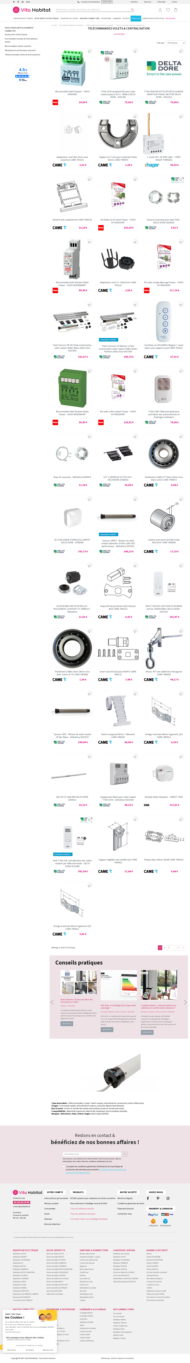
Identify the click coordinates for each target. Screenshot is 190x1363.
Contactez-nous (124, 1213)
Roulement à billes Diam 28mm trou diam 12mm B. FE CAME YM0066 (72, 673)
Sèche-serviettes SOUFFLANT (57, 1285)
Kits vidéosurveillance (155, 1278)
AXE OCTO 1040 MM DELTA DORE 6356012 (72, 798)
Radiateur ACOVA (119, 1257)
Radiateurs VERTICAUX (21, 1291)
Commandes (49, 1208)
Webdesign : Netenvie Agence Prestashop (117, 1358)
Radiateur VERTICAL (120, 1269)
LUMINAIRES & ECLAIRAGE (93, 1309)
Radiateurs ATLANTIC (20, 1275)
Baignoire (83, 1266)
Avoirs (47, 1213)
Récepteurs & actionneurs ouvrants (20, 50)
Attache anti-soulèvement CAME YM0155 (72, 219)
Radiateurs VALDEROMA (21, 1260)
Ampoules (83, 1319)
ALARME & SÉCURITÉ (157, 1250)
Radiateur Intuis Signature (122, 1332)
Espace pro (147, 2)
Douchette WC (85, 1278)
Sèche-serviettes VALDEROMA (57, 1272)
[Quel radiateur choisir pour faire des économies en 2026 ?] (78, 982)
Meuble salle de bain (87, 1253)
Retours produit (51, 1203)
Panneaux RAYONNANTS (22, 1297)
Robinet (82, 1275)
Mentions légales (125, 1198)
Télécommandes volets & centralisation (22, 54)
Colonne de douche (87, 1263)
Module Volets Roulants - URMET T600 (164, 797)
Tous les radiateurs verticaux (82, 1213)
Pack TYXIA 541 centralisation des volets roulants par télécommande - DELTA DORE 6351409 (72, 863)
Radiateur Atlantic (119, 1319)
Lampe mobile (85, 1337)
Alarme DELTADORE (154, 1257)
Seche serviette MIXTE (121, 1275)
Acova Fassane (118, 1316)
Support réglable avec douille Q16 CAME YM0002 (118, 861)
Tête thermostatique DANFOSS (124, 1281)
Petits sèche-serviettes (54, 1294)
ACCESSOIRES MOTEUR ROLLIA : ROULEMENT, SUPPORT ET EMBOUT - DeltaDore (72, 609)
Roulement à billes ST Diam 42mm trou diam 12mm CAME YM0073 (164, 479)
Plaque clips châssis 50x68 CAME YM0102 (164, 859)
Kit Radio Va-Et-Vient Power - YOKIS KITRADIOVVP (118, 221)
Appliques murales (86, 1322)
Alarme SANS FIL (152, 1269)
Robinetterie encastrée (88, 1288)
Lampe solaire (85, 1334)
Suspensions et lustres (88, 1328)
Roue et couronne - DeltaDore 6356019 (72, 477)
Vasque (82, 1300)
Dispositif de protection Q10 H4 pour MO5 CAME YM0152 (118, 608)
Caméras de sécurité (154, 1281)
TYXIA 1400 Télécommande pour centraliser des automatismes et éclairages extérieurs (164, 414)
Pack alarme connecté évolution (158, 1297)
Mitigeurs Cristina (119, 1338)
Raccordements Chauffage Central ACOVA (88, 1203)
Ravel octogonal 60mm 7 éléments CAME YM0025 (118, 736)
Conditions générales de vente (130, 1203)
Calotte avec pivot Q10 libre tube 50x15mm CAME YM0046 (164, 541)
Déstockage (161, 2)
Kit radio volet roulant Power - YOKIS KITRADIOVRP (118, 413)
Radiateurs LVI (18, 1263)
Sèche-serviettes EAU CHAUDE (57, 1278)
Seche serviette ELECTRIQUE (56, 1288)
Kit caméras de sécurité (155, 1300)
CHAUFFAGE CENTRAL (124, 1250)
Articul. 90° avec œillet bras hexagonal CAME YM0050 (164, 673)
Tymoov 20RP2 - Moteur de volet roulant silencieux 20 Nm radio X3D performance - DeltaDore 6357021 (118, 543)
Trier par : (161, 42)
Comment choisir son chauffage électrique (89, 1219)
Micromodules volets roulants (18, 46)
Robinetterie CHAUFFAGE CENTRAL (125, 1278)
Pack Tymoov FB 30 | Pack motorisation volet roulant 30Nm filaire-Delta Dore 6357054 (72, 348)
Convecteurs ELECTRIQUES (23, 1300)
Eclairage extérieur (86, 1316)
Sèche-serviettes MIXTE (54, 1281)
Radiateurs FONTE (19, 1281)
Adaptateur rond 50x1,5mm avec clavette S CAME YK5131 (72, 158)
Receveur (83, 1291)
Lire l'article (66, 1024)
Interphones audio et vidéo (156, 1291)
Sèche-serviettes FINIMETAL (56, 1263)
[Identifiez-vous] (160, 9)
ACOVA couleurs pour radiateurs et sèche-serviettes (93, 1198)
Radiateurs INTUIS (19, 1266)
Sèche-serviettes (121, 1012)
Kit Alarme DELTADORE (155, 1260)
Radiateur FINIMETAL (120, 1263)
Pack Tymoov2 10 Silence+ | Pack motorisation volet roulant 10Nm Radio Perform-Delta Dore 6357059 (118, 348)
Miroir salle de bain (87, 1269)
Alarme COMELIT (153, 1263)
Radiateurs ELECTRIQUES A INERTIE (25, 1294)
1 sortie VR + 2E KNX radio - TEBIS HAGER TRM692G (163, 158)
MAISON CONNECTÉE (23, 1309)
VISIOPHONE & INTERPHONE (60, 1309)
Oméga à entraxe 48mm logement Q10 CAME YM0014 (164, 736)
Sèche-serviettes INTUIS (55, 1257)
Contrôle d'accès (153, 1285)
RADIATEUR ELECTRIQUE (25, 1250)
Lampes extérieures (87, 1340)
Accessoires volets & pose (16, 34)
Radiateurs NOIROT (20, 1257)
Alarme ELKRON (152, 1266)
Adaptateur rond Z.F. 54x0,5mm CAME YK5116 (118, 284)
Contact (174, 2)
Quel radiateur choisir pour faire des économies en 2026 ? (76, 1000)
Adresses (48, 1219)
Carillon (149, 1288)
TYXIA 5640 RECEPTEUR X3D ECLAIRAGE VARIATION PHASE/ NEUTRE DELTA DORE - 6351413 (163, 94)
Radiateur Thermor (120, 1323)
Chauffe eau (84, 1272)
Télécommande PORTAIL (156, 1294)
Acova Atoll (117, 1313)
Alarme (149, 1253)
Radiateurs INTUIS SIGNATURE (24, 1272)
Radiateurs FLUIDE (19, 1285)
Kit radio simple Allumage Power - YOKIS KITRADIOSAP (163, 284)
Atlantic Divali (118, 1335)
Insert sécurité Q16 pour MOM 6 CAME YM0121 (118, 673)
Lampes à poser (86, 1331)
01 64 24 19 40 (106, 2)
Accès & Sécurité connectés (157, 1272)
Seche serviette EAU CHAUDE (124, 1272)
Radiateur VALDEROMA (121, 1260)
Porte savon (84, 1285)
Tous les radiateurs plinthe (82, 1208)
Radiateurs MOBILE (20, 1288)
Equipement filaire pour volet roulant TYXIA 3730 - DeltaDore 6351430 (118, 798)
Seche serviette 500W (54, 1291)
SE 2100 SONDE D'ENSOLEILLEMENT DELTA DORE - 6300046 (72, 541)
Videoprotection (153, 1275)
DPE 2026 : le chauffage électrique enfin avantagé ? (118, 1006)
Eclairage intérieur (86, 1313)
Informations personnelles (56, 1198)
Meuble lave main (86, 1281)
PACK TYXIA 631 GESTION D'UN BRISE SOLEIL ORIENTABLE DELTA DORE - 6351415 (163, 609)
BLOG (28, 2)
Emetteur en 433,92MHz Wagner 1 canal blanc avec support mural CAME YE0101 (164, 347)
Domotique (104, 1012)
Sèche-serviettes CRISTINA (56, 1275)
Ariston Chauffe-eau (120, 1326)
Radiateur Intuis (118, 1329)
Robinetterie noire (86, 1294)
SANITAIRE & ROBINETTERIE (94, 1250)
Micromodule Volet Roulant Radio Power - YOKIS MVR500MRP (72, 284)
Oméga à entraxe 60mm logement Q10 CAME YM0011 (72, 928)
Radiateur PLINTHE (120, 1266)
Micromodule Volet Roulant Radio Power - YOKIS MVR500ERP (72, 413)
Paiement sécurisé (125, 1208)
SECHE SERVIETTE (55, 1250)
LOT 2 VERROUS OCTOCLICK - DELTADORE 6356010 (118, 479)
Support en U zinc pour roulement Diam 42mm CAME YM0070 (118, 158)
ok (124, 1154)
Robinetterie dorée (86, 1297)
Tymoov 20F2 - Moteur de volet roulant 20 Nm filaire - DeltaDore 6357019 (72, 736)
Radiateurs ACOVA (19, 1253)
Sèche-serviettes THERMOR (56, 1266)
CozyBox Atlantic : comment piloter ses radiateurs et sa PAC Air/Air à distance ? (158, 1006)
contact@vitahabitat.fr (21, 1206)
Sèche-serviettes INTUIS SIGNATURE (59, 1269)
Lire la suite (119, 33)
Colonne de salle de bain (89, 1260)
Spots (82, 1325)
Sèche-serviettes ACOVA (55, 1253)
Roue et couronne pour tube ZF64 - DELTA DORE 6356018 (164, 221)
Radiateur (63, 1006)
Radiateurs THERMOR (20, 1278)
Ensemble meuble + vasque (90, 1257)
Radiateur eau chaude (121, 1253)
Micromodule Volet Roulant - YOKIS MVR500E (72, 93)
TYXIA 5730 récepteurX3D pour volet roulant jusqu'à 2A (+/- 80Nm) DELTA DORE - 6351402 (118, 94)
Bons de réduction (52, 1224)
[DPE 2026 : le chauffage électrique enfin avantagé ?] (119, 985)
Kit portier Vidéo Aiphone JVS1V (58, 1340)
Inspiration (134, 2)
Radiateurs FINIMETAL (21, 1269)
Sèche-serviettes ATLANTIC (56, 1260)
